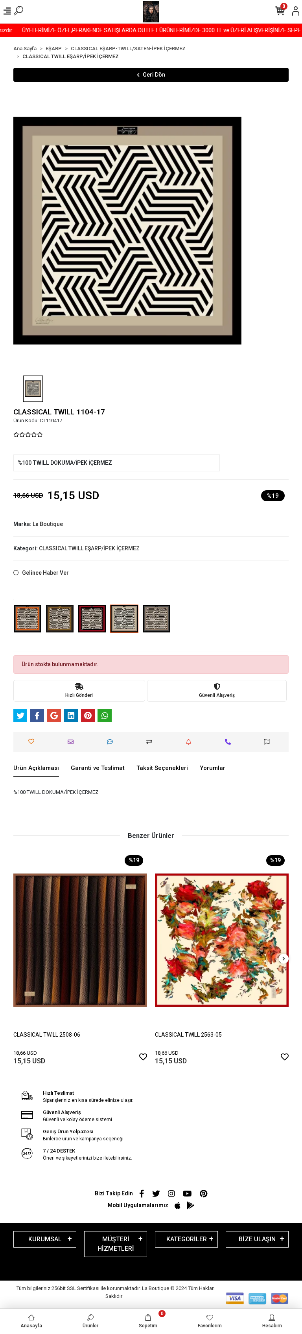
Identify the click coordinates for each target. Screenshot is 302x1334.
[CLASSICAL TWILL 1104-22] (27, 624)
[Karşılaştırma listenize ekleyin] (151, 742)
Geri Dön (154, 74)
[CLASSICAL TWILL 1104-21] (156, 624)
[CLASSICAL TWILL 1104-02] (92, 624)
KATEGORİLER (186, 1239)
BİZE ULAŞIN (257, 1239)
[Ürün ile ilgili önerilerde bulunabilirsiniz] (269, 742)
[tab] (36, 768)
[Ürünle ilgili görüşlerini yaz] (112, 742)
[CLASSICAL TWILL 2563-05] (222, 940)
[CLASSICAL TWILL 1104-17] (124, 624)
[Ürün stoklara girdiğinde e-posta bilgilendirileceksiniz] (190, 742)
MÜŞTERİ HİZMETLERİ (116, 1243)
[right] (284, 959)
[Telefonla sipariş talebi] (230, 742)
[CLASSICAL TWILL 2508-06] (80, 940)
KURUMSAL (45, 1239)
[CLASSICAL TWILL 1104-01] (60, 624)
